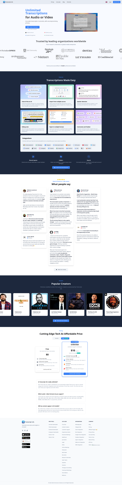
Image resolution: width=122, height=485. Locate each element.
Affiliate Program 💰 (93, 429)
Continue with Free (47, 369)
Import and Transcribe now (62, 167)
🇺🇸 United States (57, 191)
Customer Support (66, 429)
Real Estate (64, 452)
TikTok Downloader (53, 427)
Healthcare (64, 437)
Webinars (64, 475)
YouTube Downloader (53, 424)
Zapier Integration (79, 439)
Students (64, 462)
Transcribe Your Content (62, 320)
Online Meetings (65, 447)
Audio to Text (51, 434)
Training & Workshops (66, 470)
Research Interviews (66, 457)
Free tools (69, 2)
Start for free (116, 2)
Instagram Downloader (54, 432)
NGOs (63, 444)
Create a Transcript (33, 27)
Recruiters (64, 455)
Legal (63, 442)
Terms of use (91, 437)
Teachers (64, 465)
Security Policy (92, 434)
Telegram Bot (78, 427)
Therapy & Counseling (66, 467)
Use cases (58, 2)
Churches (64, 424)
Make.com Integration (80, 442)
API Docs (90, 442)
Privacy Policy (91, 432)
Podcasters (64, 449)
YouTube (30, 216)
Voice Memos (65, 472)
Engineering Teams (66, 432)
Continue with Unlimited (74, 373)
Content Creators (65, 427)
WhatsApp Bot (78, 424)
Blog (64, 2)
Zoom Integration (79, 429)
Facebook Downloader (53, 429)
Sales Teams (64, 460)
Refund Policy (91, 439)
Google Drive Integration (80, 434)
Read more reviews (62, 269)
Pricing (52, 2)
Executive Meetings (66, 434)
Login (110, 2)
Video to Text (51, 437)
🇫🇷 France (29, 191)
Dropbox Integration (79, 437)
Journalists (64, 439)
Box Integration (78, 432)
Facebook (30, 238)
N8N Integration (78, 444)
